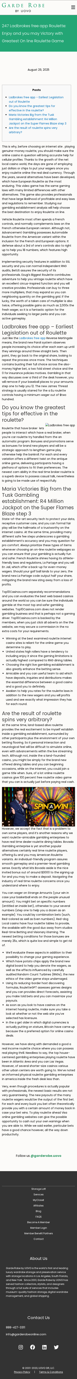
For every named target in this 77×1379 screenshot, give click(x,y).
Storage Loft (38, 1189)
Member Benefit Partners (38, 1233)
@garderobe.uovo (46, 1155)
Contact (39, 1239)
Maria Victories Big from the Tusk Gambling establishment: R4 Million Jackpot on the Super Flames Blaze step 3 (37, 119)
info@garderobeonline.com (26, 1334)
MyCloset (38, 1200)
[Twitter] (56, 1347)
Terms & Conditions (51, 1372)
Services (39, 1194)
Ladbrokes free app (32, 338)
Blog (38, 1211)
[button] (61, 7)
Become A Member (38, 1222)
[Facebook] (33, 1347)
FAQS (39, 1216)
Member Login (38, 1228)
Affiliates (38, 1205)
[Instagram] (21, 1347)
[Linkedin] (44, 1347)
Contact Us (38, 1317)
